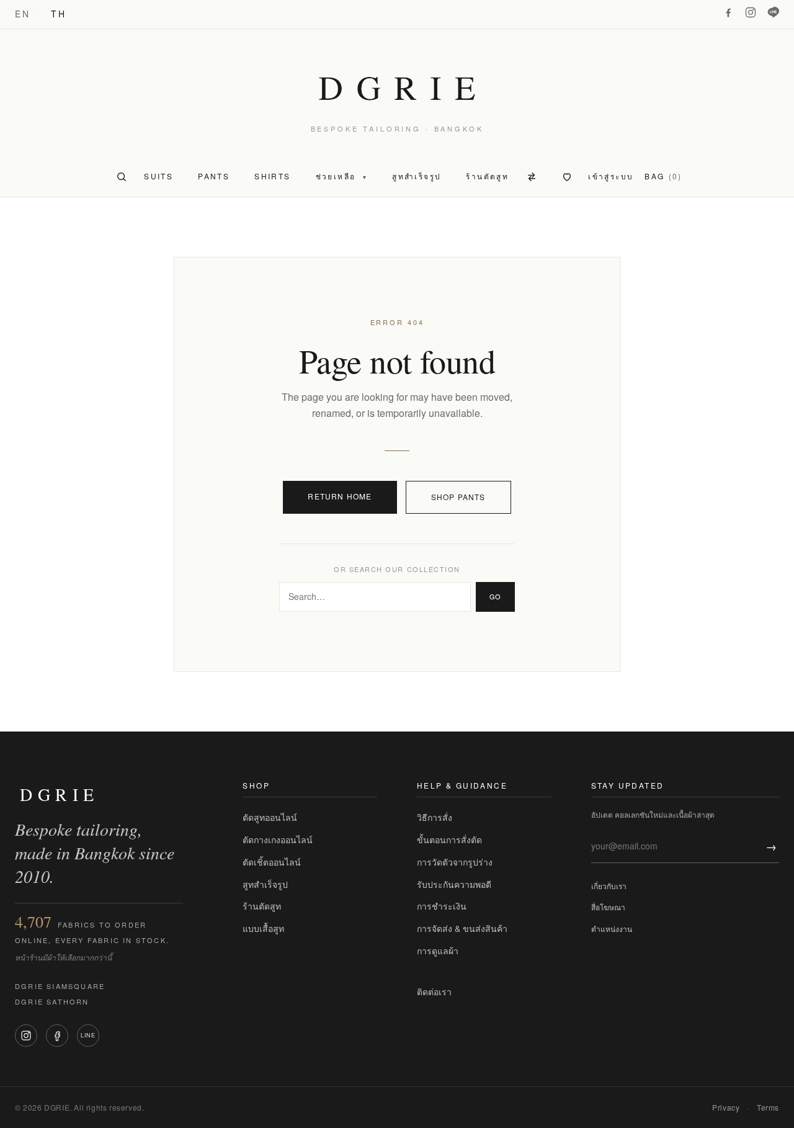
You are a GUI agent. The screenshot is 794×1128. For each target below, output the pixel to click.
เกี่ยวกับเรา (609, 885)
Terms (768, 1107)
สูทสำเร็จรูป (265, 884)
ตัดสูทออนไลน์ (270, 817)
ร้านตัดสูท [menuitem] (487, 176)
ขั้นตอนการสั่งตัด (449, 839)
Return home (340, 496)
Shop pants (458, 496)
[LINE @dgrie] (773, 12)
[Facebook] (728, 12)
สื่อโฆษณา (608, 907)
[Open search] (121, 177)
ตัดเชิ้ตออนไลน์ (272, 862)
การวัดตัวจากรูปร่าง (455, 862)
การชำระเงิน (441, 906)
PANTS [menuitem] (214, 176)
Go (495, 596)
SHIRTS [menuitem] (272, 176)
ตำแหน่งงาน (611, 928)
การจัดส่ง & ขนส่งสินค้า (462, 928)
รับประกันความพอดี (454, 884)
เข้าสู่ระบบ (610, 176)
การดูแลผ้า (437, 950)
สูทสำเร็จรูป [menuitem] (416, 176)
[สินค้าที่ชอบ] (567, 177)
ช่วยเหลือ (342, 176)
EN (22, 13)
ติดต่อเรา (434, 991)
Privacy (725, 1107)
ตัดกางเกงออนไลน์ (278, 839)
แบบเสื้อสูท (263, 928)
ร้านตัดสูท (262, 906)
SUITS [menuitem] (158, 176)
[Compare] (533, 177)
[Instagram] (750, 12)
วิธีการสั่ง (434, 817)
